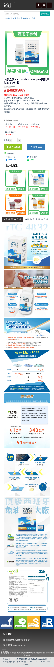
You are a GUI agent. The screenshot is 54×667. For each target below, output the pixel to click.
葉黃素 (19, 18)
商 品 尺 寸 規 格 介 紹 (37, 219)
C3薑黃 (7, 18)
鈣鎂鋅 (26, 18)
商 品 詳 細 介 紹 (13, 219)
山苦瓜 (32, 18)
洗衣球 (13, 18)
